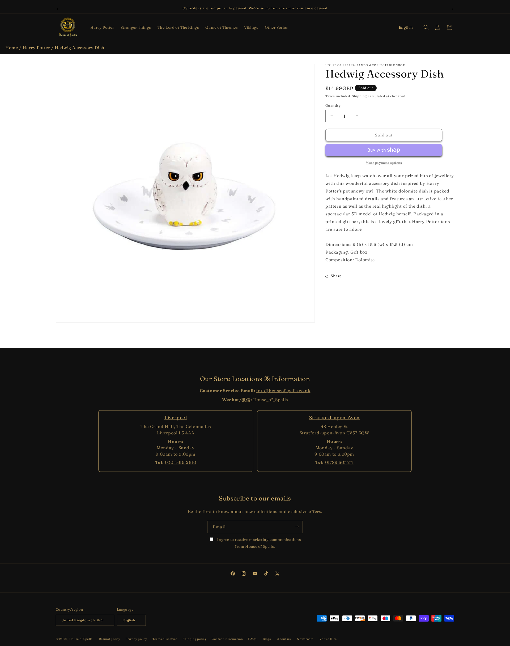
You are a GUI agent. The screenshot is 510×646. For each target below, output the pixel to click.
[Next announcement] (452, 8)
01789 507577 (339, 462)
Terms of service (164, 639)
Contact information (227, 639)
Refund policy (109, 639)
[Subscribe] (297, 527)
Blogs (267, 639)
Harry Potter (36, 47)
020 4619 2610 (180, 462)
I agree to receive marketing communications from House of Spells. (258, 543)
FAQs (252, 639)
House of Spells (81, 639)
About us (284, 639)
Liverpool (175, 417)
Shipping (359, 96)
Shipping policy (195, 639)
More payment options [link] (384, 163)
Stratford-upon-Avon (334, 417)
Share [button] (336, 275)
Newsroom (305, 639)
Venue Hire (328, 639)
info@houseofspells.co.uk (283, 390)
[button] (102, 27)
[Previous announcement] (57, 8)
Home (11, 47)
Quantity (333, 105)
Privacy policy (136, 639)
